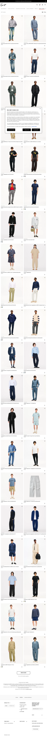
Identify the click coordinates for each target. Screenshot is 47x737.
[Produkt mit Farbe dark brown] (25, 176)
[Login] (39, 5)
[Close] (40, 108)
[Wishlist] (22, 16)
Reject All (27, 129)
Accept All (36, 129)
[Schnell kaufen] (22, 45)
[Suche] (37, 4)
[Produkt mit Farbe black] (2, 241)
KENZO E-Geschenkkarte (8, 723)
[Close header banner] (46, 1)
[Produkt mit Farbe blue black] (24, 176)
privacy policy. (34, 126)
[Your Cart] (42, 4)
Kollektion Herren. (29, 689)
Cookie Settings (11, 129)
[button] (45, 8)
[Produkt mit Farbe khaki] (24, 209)
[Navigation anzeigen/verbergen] (45, 5)
